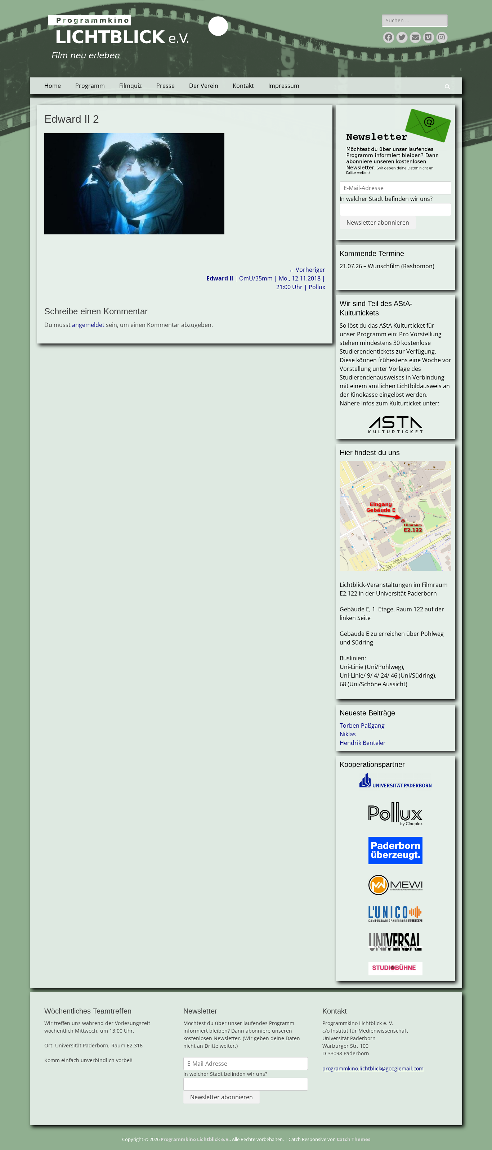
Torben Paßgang (362, 725)
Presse (165, 86)
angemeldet (88, 325)
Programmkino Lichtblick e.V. (195, 1139)
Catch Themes (353, 1139)
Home (52, 86)
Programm (90, 86)
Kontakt (243, 86)
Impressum (283, 86)
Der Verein (203, 86)
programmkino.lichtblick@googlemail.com (373, 1068)
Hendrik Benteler (363, 743)
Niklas (348, 734)
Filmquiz (130, 86)
